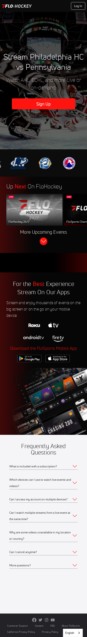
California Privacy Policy (21, 631)
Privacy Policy (50, 631)
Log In (78, 6)
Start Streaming (34, 214)
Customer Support (17, 625)
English (69, 632)
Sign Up (43, 104)
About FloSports (71, 625)
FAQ (52, 625)
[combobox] (73, 633)
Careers (39, 625)
